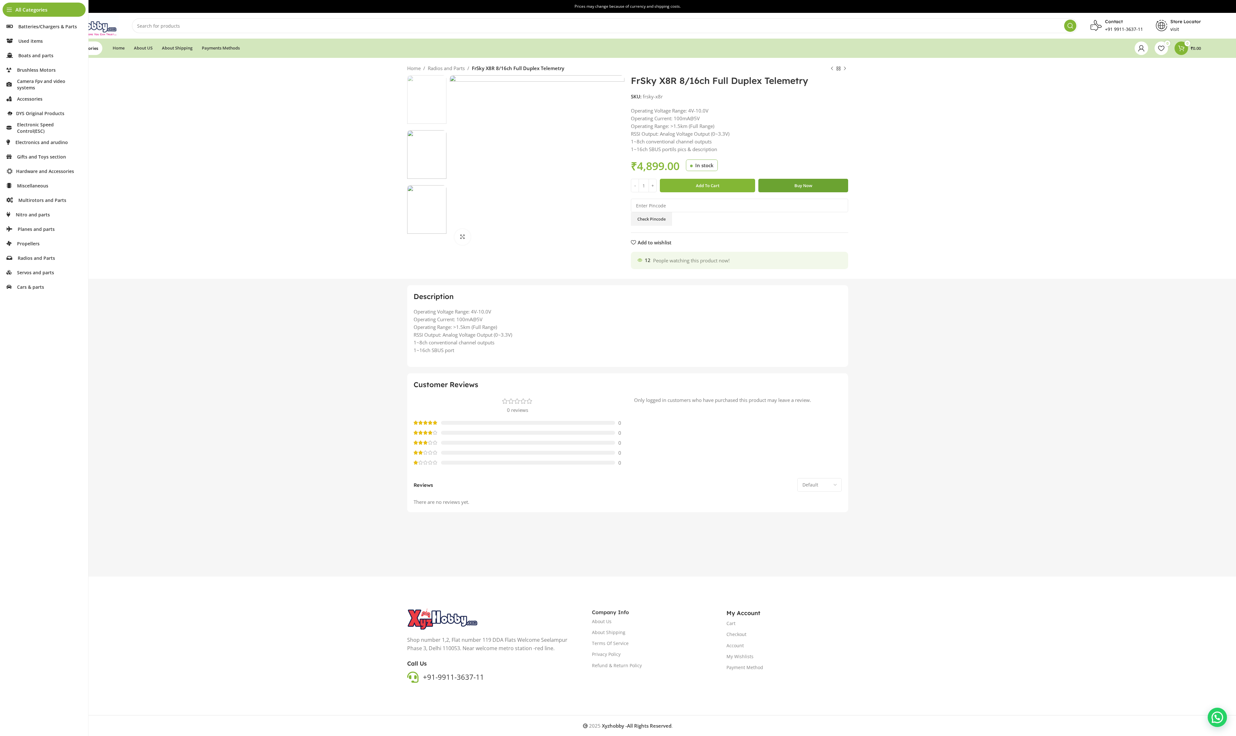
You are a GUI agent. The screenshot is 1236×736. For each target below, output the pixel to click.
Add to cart (707, 185)
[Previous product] (832, 69)
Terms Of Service (610, 643)
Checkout (736, 634)
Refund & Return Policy (617, 665)
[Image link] (443, 618)
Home (414, 68)
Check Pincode (651, 219)
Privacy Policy (606, 654)
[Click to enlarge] (462, 237)
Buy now (803, 185)
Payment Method (744, 667)
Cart (730, 623)
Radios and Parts (446, 68)
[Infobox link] (1178, 26)
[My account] (1141, 48)
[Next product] (845, 69)
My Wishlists (740, 656)
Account (735, 645)
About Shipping (608, 632)
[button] (1217, 717)
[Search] (1070, 26)
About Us (602, 621)
